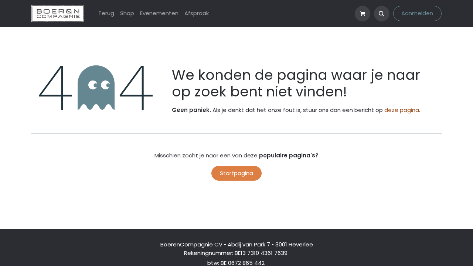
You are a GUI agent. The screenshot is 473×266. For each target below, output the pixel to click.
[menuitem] (106, 13)
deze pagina (401, 110)
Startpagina (236, 173)
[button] (381, 13)
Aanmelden (417, 13)
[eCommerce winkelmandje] (362, 13)
